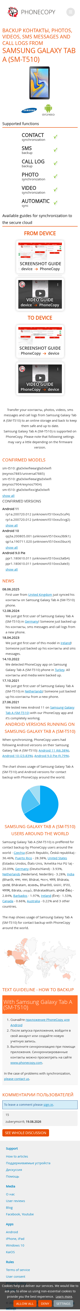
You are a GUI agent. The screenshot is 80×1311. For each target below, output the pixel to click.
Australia (33, 901)
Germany (31, 621)
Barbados (20, 895)
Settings (63, 1303)
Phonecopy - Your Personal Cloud (32, 12)
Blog (9, 1207)
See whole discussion (25, 1132)
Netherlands (34, 691)
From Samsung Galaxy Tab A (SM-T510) (40, 256)
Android (12, 1232)
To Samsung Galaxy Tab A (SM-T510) (40, 341)
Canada (7, 901)
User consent (15, 1276)
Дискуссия (14, 1169)
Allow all (25, 1303)
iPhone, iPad (15, 1238)
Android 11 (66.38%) (54, 750)
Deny (45, 1303)
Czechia (19, 852)
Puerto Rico (23, 858)
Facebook (13, 1214)
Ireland (66, 643)
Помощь (12, 1176)
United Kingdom (40, 594)
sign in (48, 1105)
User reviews (15, 1201)
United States (57, 858)
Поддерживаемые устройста (28, 1163)
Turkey (59, 670)
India (70, 874)
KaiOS (10, 1252)
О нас (10, 1194)
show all (8, 495)
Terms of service (18, 1270)
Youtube (28, 1214)
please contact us (16, 1079)
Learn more (64, 1297)
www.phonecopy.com (26, 1062)
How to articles (17, 1156)
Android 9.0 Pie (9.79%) (51, 756)
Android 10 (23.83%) (17, 756)
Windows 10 (15, 1245)
